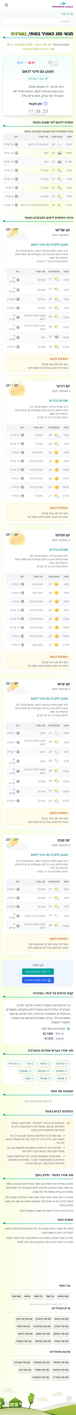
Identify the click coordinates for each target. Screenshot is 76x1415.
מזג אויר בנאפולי (23, 1341)
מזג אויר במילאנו (43, 1341)
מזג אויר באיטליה (41, 1362)
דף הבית (65, 13)
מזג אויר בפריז (23, 1326)
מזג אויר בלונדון (43, 1318)
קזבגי (27, 1078)
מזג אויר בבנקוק (61, 1333)
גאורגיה (18, 33)
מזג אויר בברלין (61, 1326)
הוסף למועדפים (36, 78)
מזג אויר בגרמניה (60, 1369)
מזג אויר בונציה (61, 1341)
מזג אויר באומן (43, 1333)
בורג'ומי (60, 1063)
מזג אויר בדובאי (25, 1333)
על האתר (38, 1296)
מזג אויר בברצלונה (42, 1326)
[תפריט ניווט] (6, 4)
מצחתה (41, 1071)
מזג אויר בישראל (60, 1362)
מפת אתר (16, 1296)
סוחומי (60, 1078)
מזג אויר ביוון (25, 1369)
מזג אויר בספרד (42, 1369)
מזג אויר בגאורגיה (41, 1377)
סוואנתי (23, 1071)
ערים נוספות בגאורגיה (36, 980)
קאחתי (43, 1078)
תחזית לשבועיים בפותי (36, 971)
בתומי (43, 1063)
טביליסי (12, 1063)
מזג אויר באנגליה (22, 1362)
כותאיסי (60, 1071)
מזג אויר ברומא (61, 1318)
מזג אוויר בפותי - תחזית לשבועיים (33, 45)
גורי (28, 1063)
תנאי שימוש (63, 1296)
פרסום (27, 1296)
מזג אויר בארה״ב (60, 1377)
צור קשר (50, 1296)
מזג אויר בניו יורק (24, 1318)
